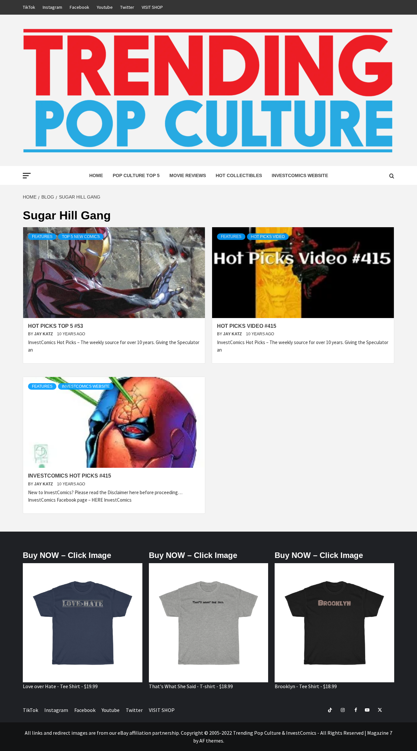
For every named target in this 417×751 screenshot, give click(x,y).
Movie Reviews (187, 175)
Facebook (79, 7)
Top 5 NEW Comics (81, 236)
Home (96, 175)
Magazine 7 (379, 733)
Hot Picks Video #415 (246, 326)
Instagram (52, 7)
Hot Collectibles (239, 175)
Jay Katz (44, 334)
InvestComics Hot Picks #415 (69, 476)
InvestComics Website (300, 175)
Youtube (105, 7)
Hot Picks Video (268, 236)
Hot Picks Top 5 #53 (55, 326)
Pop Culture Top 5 (136, 175)
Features (42, 236)
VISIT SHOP (152, 7)
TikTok (29, 7)
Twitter (127, 7)
